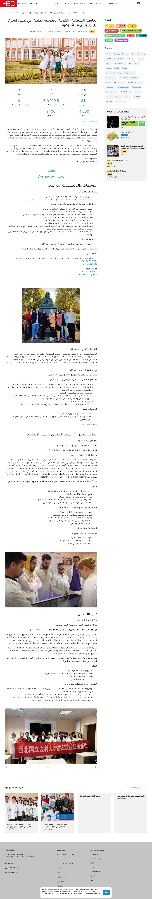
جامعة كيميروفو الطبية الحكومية (118, 160)
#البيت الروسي (120, 101)
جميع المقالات (61, 850)
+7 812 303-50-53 (89, 261)
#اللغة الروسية (120, 63)
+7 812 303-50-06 (89, 272)
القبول (24, 13)
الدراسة (121, 26)
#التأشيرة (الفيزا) (123, 87)
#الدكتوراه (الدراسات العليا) (115, 59)
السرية (93, 876)
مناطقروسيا (94, 854)
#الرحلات (137, 97)
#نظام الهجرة (136, 87)
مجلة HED (66, 3)
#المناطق (109, 101)
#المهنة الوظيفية (111, 92)
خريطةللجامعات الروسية (97, 3)
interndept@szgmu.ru (87, 275)
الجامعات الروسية (79, 3)
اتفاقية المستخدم (96, 871)
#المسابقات (110, 87)
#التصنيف (130, 59)
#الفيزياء (140, 59)
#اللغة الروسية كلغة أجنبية (129, 78)
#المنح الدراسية (111, 78)
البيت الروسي (121, 40)
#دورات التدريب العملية (113, 97)
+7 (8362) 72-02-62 (13, 868)
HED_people (111, 31)
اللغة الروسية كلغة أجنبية (131, 31)
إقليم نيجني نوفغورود (128, 132)
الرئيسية (7, 13)
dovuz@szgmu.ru (89, 424)
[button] (6, 767)
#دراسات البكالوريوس (62, 31)
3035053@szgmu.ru (88, 264)
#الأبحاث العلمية (126, 92)
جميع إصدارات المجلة (97, 859)
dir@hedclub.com (13, 872)
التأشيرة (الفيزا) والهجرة (115, 35)
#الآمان (108, 54)
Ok (106, 892)
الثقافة (109, 40)
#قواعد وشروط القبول (79, 31)
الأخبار (56, 3)
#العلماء (138, 92)
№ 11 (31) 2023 (34, 31)
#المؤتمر (127, 97)
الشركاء (93, 867)
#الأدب (116, 68)
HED (92, 880)
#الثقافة (124, 68)
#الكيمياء (109, 63)
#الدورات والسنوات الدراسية (115, 82)
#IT (130, 63)
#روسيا (108, 68)
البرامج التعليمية (113, 3)
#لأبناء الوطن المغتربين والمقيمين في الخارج (120, 73)
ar (141, 3)
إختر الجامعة (135, 788)
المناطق (142, 35)
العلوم (132, 26)
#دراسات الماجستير (46, 31)
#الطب (137, 63)
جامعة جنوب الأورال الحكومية (116, 171)
